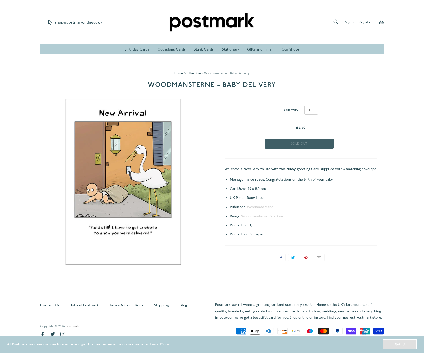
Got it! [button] (400, 344)
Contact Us (50, 305)
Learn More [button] (159, 344)
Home (178, 73)
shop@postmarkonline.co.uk (78, 22)
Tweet (293, 257)
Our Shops (291, 49)
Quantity (291, 110)
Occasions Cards (172, 49)
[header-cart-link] (378, 22)
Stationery (230, 49)
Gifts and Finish (260, 49)
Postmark (72, 326)
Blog (183, 305)
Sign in (350, 22)
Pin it (306, 257)
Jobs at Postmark (84, 305)
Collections (193, 73)
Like (281, 257)
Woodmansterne (260, 207)
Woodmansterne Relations (262, 216)
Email (319, 257)
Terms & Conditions (126, 305)
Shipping (161, 305)
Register (365, 22)
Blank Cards (204, 49)
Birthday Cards (136, 49)
